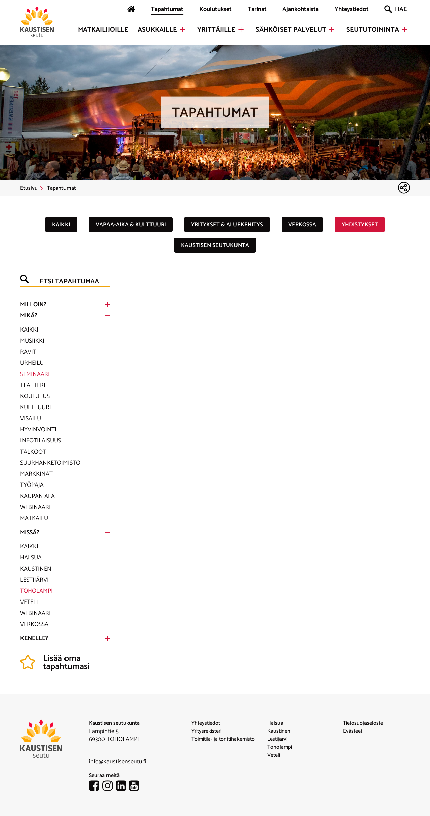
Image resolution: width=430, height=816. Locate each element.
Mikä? (28, 316)
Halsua (31, 558)
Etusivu (29, 188)
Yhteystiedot (352, 9)
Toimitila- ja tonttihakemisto (223, 739)
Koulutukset (215, 9)
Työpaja (32, 485)
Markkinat (36, 474)
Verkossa (302, 224)
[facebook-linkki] (95, 787)
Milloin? (33, 305)
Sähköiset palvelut (291, 30)
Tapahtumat (167, 9)
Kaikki (61, 224)
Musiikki (32, 341)
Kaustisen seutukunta (215, 245)
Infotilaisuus (40, 441)
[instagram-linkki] (109, 787)
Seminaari (35, 374)
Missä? (29, 533)
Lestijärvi (34, 580)
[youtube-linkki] (135, 787)
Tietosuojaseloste (363, 723)
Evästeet (352, 731)
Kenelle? (34, 638)
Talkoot (33, 452)
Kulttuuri (35, 407)
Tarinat (257, 9)
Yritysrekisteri (206, 731)
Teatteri (32, 385)
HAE (401, 9)
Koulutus (35, 396)
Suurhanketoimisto (50, 463)
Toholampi (36, 591)
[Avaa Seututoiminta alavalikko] (404, 29)
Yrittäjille (216, 30)
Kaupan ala (37, 496)
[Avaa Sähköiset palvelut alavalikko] (331, 29)
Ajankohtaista (300, 9)
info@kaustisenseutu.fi (117, 761)
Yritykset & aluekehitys (227, 224)
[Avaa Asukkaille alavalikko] (182, 29)
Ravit (28, 352)
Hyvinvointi (38, 430)
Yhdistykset (360, 224)
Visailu (30, 419)
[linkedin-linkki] (122, 787)
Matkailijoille (103, 30)
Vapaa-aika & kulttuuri (131, 224)
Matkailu (34, 518)
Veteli (29, 602)
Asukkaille (157, 30)
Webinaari (35, 507)
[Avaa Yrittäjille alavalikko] (240, 29)
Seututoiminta (372, 30)
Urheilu (32, 363)
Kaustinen (35, 569)
